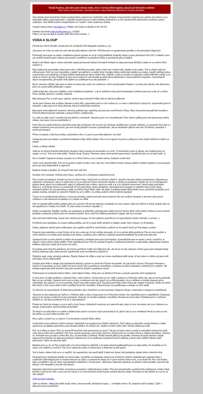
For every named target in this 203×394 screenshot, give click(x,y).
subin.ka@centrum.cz (60, 31)
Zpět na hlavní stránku (43, 379)
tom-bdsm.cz (60, 27)
